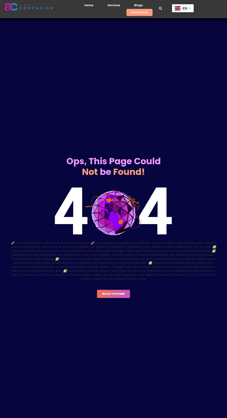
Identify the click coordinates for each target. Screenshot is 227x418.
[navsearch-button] (160, 8)
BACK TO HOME (113, 294)
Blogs (138, 5)
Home (88, 5)
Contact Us (139, 12)
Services (113, 5)
